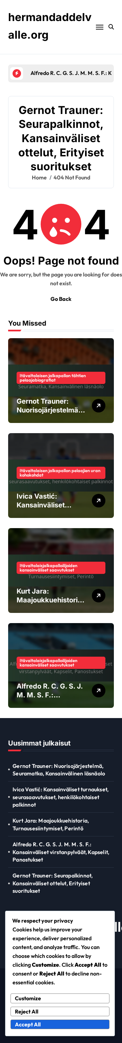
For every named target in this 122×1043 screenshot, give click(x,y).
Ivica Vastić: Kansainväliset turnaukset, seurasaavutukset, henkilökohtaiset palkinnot (60, 797)
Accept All (28, 1024)
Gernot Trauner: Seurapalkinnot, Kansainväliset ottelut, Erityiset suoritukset (53, 883)
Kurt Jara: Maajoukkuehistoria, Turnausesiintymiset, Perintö (51, 824)
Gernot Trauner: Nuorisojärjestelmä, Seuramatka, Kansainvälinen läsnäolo (59, 769)
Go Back (61, 298)
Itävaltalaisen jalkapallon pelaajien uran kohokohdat (60, 473)
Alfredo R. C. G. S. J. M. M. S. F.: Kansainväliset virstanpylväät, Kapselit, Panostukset (61, 852)
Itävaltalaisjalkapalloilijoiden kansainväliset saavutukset (48, 568)
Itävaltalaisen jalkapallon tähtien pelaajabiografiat (53, 378)
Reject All (26, 1011)
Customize (28, 998)
